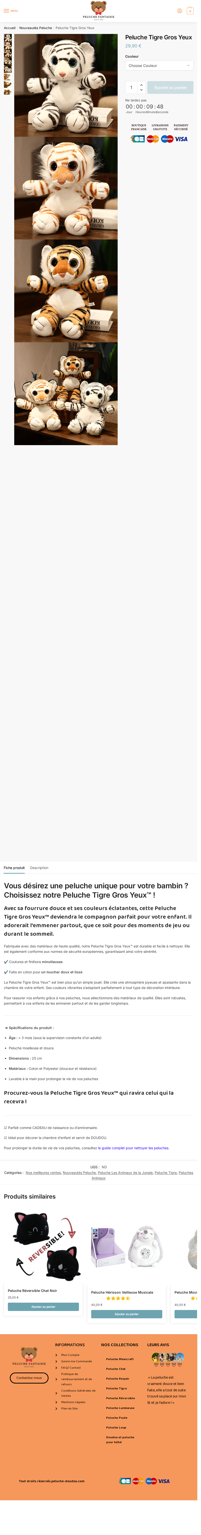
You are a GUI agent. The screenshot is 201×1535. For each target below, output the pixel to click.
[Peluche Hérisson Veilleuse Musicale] (127, 1246)
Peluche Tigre (166, 1172)
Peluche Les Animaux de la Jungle (125, 1172)
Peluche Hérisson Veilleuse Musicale (122, 1292)
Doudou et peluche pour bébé (120, 1440)
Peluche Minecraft (120, 1359)
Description (39, 868)
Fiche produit (14, 868)
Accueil (9, 28)
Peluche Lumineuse (120, 1408)
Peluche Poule (116, 1417)
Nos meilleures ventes (43, 1172)
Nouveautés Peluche (35, 28)
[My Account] (180, 11)
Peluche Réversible (120, 1398)
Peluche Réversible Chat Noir (32, 1290)
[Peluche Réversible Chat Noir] (43, 1245)
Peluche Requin (117, 1378)
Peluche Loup (116, 1427)
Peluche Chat (116, 1369)
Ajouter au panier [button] (43, 1307)
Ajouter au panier (170, 87)
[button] (142, 85)
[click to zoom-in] (66, 85)
